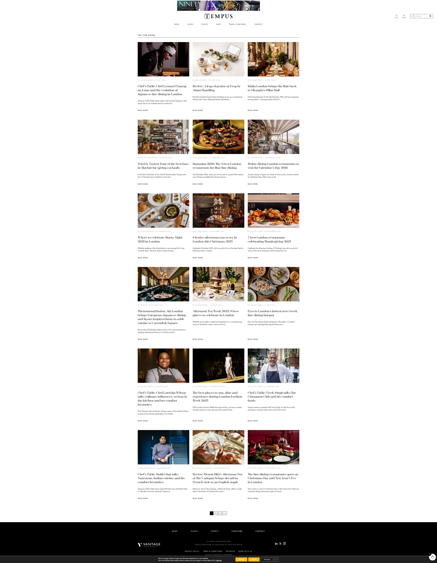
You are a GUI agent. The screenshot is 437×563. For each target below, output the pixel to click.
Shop (218, 24)
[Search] (430, 16)
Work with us (245, 551)
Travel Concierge (237, 24)
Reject (254, 559)
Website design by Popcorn (218, 555)
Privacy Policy (192, 551)
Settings (267, 559)
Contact (258, 24)
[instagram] (284, 543)
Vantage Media (235, 545)
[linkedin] (276, 543)
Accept (241, 559)
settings (219, 560)
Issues (190, 24)
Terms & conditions (212, 551)
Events (204, 24)
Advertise (230, 551)
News (176, 24)
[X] (280, 543)
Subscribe (237, 531)
